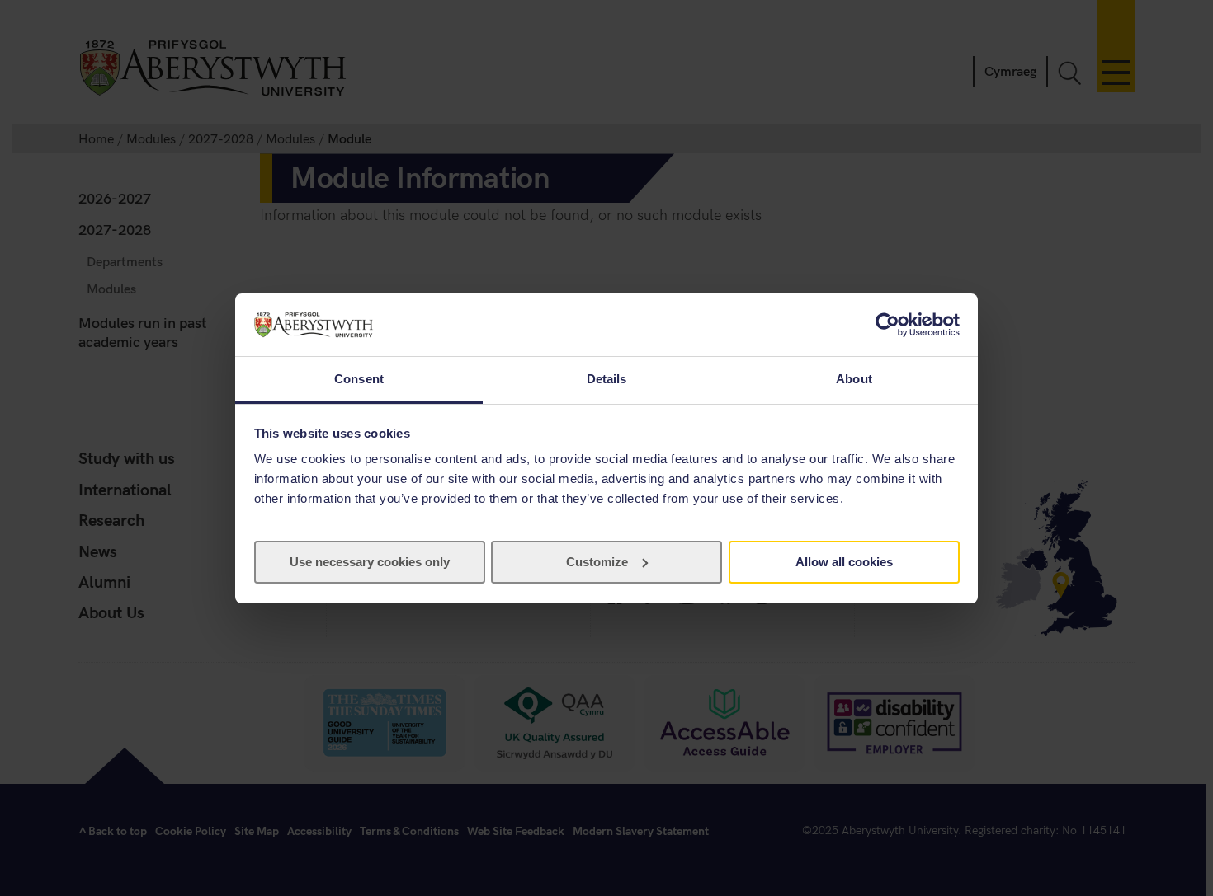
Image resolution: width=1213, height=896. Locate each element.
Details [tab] (607, 379)
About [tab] (854, 379)
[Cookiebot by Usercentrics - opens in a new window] (887, 324)
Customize (597, 562)
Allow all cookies (844, 562)
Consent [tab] (359, 379)
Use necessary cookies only (370, 562)
